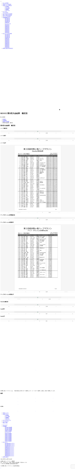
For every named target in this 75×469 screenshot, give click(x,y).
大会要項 (7, 6)
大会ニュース (7, 4)
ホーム (5, 3)
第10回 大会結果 (8, 429)
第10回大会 (7, 21)
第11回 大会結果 (8, 428)
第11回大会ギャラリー (10, 444)
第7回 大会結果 (8, 433)
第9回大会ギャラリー (9, 447)
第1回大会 (7, 32)
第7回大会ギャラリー (9, 448)
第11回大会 (7, 19)
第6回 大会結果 (8, 434)
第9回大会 (7, 22)
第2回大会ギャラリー (9, 454)
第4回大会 (7, 28)
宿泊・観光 (7, 15)
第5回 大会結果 (8, 435)
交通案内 (7, 9)
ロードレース (8, 23)
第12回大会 (7, 18)
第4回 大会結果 (8, 437)
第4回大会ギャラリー (9, 451)
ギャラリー (7, 33)
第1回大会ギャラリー (9, 455)
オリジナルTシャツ (7, 420)
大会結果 (6, 17)
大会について (7, 5)
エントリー (7, 16)
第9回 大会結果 (8, 431)
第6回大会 (7, 26)
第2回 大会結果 (8, 439)
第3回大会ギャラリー (9, 453)
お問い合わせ (8, 48)
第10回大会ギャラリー (10, 445)
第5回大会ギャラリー (9, 450)
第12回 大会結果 (8, 427)
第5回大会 (7, 27)
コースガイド (7, 13)
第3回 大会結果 (6, 121)
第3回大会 (7, 29)
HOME (4, 119)
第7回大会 (7, 24)
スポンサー (7, 10)
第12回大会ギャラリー (10, 443)
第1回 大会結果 (8, 440)
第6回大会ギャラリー (9, 449)
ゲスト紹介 (7, 7)
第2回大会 (7, 31)
